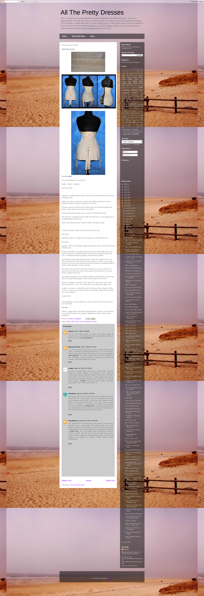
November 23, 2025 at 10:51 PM (88, 421)
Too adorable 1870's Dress (133, 450)
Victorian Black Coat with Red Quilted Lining (133, 517)
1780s (138, 70)
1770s (130, 70)
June (127, 224)
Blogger (110, 578)
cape (141, 98)
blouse (137, 96)
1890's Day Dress (130, 325)
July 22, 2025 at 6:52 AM (88, 347)
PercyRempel (72, 421)
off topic (124, 115)
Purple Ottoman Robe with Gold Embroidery (133, 506)
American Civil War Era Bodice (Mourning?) (132, 250)
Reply (70, 341)
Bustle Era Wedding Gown (133, 457)
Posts (126, 152)
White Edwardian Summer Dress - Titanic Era (133, 524)
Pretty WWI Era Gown (132, 406)
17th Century (131, 72)
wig (142, 132)
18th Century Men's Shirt (132, 385)
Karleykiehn (72, 393)
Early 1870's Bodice (131, 304)
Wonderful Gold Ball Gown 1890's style (133, 381)
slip (123, 124)
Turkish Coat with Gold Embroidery (132, 528)
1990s (134, 87)
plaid (141, 117)
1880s (140, 77)
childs (126, 100)
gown (131, 108)
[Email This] (86, 319)
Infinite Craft (74, 431)
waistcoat (126, 132)
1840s (123, 75)
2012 (125, 206)
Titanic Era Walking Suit (132, 459)
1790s (123, 72)
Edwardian (87, 321)
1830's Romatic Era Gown (133, 400)
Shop (92, 36)
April (127, 229)
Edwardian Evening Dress (133, 271)
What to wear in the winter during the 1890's (133, 442)
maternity (133, 111)
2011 (125, 542)
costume (133, 101)
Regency (127, 119)
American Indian (127, 96)
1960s (123, 87)
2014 (125, 200)
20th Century (75, 321)
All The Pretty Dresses (92, 12)
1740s (134, 68)
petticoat (134, 117)
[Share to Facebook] (92, 319)
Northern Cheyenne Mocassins (131, 317)
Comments (127, 155)
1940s (132, 85)
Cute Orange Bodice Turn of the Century (133, 388)
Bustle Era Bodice (130, 521)
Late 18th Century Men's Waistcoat (132, 430)
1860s (140, 75)
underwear (140, 126)
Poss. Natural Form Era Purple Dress (132, 277)
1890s (130, 79)
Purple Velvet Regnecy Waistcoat (132, 426)
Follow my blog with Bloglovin (131, 62)
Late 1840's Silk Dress (132, 307)
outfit (141, 115)
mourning (127, 113)
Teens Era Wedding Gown (133, 247)
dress (126, 104)
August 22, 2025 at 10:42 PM (86, 393)
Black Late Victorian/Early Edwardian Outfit (133, 478)
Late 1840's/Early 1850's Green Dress (132, 337)
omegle (70, 368)
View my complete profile (129, 565)
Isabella (126, 549)
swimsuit (124, 126)
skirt (130, 122)
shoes (123, 122)
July (127, 221)
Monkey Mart (90, 406)
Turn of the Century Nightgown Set (131, 483)
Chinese (134, 100)
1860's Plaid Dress (131, 285)
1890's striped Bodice (131, 265)
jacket (134, 110)
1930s (123, 85)
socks (129, 124)
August (128, 219)
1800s (138, 72)
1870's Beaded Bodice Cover (134, 356)
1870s (129, 77)
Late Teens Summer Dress (133, 287)
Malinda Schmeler (74, 347)
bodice (124, 98)
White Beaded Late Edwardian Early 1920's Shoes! (133, 464)
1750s (139, 68)
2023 (125, 187)
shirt (138, 120)
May (127, 227)
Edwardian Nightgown (131, 491)
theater (132, 126)
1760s (123, 70)
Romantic (128, 120)
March (128, 232)
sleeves (139, 122)
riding (136, 119)
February (128, 235)
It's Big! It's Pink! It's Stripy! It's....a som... (133, 257)
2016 (125, 195)
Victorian (126, 129)
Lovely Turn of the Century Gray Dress (133, 262)
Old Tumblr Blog (78, 36)
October (128, 213)
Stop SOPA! (129, 398)
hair (139, 108)
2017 (125, 192)
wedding (135, 132)
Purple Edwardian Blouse (132, 403)
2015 (125, 197)
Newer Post (67, 481)
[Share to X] (90, 319)
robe (141, 119)
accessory (135, 95)
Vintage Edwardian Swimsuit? (131, 435)
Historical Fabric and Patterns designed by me (131, 47)
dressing (140, 104)
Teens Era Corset (130, 328)
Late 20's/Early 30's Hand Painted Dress (133, 322)
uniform (128, 127)
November (129, 211)
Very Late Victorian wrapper (133, 240)
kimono (141, 110)
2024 (125, 184)
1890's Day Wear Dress (132, 353)
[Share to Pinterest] (95, 319)
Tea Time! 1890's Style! (132, 254)
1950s (139, 85)
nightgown (137, 113)
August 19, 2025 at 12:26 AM (83, 368)
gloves (123, 108)
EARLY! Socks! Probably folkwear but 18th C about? (133, 393)
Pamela (70, 331)
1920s (135, 83)
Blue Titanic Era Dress (132, 423)
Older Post (110, 481)
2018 (125, 189)
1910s (68, 321)
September (129, 216)
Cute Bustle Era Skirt (131, 493)
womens (94, 321)
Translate (136, 144)
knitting (126, 111)
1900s (134, 81)
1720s (128, 68)
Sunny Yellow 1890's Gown (133, 309)
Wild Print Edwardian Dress (133, 268)
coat (141, 100)
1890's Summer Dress (132, 468)
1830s (138, 73)
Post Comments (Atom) (77, 485)
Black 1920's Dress (131, 331)
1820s (131, 73)
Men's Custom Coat (131, 438)
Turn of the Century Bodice (133, 297)
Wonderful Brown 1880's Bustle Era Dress (132, 487)
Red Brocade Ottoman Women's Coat (132, 501)
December (129, 208)
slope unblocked (73, 355)
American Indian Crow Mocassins (132, 364)
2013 (125, 203)
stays (137, 124)
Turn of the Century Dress (133, 273)
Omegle (83, 381)
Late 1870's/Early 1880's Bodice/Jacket (132, 359)
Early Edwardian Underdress (133, 514)
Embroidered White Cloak (133, 290)
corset (82, 321)
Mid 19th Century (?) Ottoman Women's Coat (133, 350)
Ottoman (133, 115)
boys (134, 98)
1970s (129, 87)
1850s (132, 75)
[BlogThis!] (88, 319)
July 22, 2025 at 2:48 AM (81, 331)
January (128, 237)
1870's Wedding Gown (132, 471)
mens (141, 112)
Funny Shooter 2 (87, 338)
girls (139, 106)
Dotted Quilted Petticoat (132, 409)
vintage (141, 130)
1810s (123, 73)
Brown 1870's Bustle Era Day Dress (132, 474)
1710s (123, 68)
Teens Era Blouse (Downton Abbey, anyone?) (133, 313)
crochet (141, 101)
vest (138, 127)
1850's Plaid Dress (131, 333)
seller (70, 176)
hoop (128, 110)
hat (123, 110)
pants (127, 117)
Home (64, 36)
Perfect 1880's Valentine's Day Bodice (133, 293)
